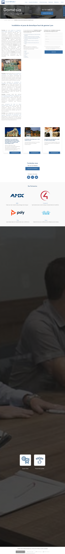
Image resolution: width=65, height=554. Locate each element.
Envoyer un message (32, 168)
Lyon (25, 55)
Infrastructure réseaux (43, 2)
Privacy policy (46, 551)
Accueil (26, 2)
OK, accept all (20, 551)
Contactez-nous (47, 13)
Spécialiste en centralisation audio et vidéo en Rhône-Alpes (51, 140)
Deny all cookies (30, 551)
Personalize (39, 551)
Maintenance (51, 2)
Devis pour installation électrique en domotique (31, 36)
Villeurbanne (26, 57)
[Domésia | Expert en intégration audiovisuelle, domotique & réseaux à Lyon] (8, 2)
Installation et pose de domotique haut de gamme (32, 37)
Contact (62, 2)
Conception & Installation (33, 2)
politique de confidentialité (51, 49)
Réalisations (56, 2)
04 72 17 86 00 (47, 10)
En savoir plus (15, 152)
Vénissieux (25, 56)
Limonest (25, 54)
